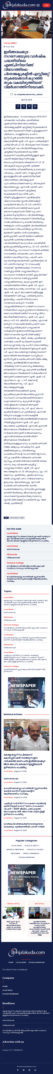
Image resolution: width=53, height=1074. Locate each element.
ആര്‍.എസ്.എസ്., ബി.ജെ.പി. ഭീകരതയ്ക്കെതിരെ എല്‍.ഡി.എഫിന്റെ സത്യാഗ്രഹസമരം (13, 925)
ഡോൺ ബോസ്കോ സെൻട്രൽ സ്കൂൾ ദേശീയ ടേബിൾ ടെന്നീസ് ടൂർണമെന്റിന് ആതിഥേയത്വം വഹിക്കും (27, 578)
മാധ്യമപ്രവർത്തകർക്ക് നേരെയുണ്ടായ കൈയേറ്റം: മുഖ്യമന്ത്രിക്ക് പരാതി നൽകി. (24, 825)
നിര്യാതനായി (13, 557)
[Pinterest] (29, 106)
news (22, 518)
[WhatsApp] (35, 106)
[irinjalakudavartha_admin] (12, 94)
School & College (15, 563)
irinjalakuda (14, 518)
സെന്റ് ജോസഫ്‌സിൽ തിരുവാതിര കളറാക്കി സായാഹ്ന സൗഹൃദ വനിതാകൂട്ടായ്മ (25, 567)
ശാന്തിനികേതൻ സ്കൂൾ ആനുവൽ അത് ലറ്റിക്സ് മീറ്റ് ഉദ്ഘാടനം (24, 670)
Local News (10, 43)
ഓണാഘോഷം (13, 549)
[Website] (29, 1070)
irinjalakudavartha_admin (30, 94)
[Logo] (19, 5)
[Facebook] (18, 106)
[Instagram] (23, 1070)
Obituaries (12, 554)
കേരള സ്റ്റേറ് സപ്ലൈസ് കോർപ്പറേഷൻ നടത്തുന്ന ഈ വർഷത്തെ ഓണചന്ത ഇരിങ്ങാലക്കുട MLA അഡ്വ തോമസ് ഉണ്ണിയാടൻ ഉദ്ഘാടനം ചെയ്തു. (28, 538)
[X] (23, 106)
